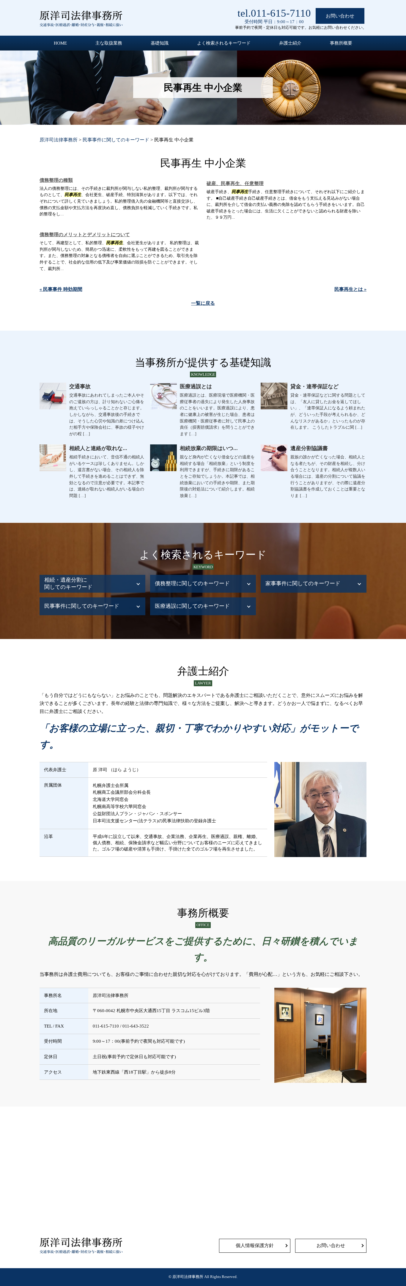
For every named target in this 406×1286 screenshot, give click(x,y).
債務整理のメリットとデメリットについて (85, 234)
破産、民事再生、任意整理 (235, 183)
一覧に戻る (203, 303)
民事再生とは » (350, 289)
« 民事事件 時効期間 (61, 289)
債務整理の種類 (56, 180)
